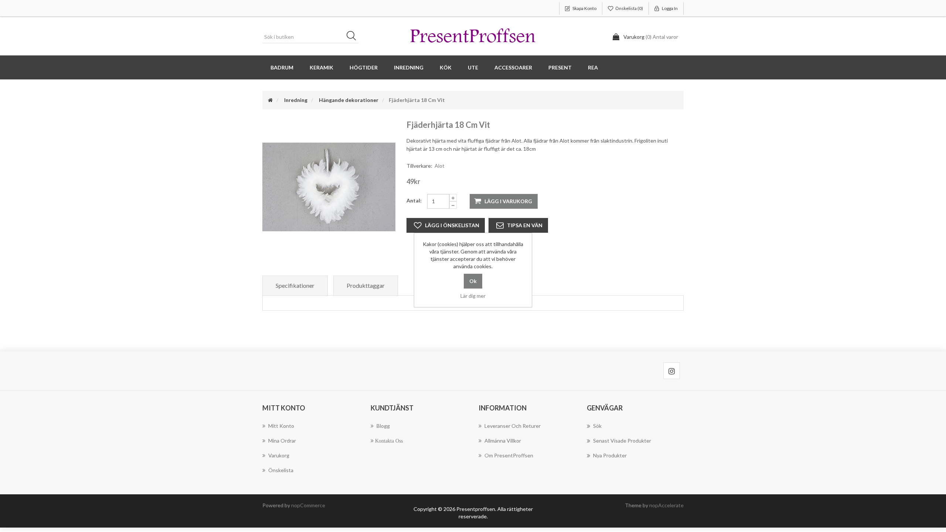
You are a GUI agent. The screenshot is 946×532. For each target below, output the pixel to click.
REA (593, 67)
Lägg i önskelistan (452, 225)
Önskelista (280, 470)
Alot (440, 166)
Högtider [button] (364, 67)
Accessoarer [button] (513, 67)
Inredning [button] (408, 67)
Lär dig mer (473, 296)
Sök (353, 37)
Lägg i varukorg (508, 201)
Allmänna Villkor (502, 440)
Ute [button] (473, 67)
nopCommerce (308, 505)
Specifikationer (295, 285)
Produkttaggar (366, 285)
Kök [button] (446, 67)
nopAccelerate (666, 505)
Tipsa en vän (524, 225)
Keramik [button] (321, 67)
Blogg (383, 426)
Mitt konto (281, 426)
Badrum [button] (281, 67)
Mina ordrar (282, 440)
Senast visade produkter (622, 440)
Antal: (414, 200)
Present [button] (560, 67)
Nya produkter (610, 455)
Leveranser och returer (512, 426)
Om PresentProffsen (508, 455)
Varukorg (278, 455)
